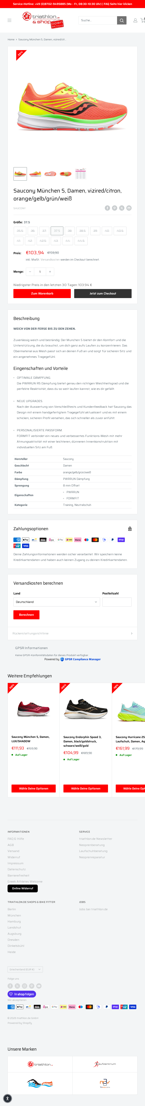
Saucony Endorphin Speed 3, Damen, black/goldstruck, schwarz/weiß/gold (82, 741)
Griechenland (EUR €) (22, 969)
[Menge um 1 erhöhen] (50, 272)
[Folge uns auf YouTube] (39, 986)
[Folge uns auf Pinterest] (31, 986)
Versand (13, 851)
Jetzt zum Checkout (103, 293)
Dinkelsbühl (16, 945)
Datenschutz (17, 869)
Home (11, 39)
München (14, 915)
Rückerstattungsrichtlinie (30, 633)
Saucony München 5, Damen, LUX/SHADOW (30, 739)
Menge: (18, 271)
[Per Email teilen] (129, 208)
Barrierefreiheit (18, 875)
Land (16, 593)
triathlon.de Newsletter (95, 838)
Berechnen (26, 614)
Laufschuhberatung (93, 851)
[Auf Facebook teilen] (107, 208)
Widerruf (14, 857)
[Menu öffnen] (9, 20)
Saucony (19, 208)
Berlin (12, 909)
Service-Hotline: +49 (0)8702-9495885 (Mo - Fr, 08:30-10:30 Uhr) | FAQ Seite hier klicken (72, 4)
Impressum (15, 863)
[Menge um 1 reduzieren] (30, 272)
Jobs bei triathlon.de (93, 909)
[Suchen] (121, 20)
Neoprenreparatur (92, 857)
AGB (11, 845)
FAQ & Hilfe (16, 838)
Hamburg (14, 921)
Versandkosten (50, 259)
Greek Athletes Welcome (25, 881)
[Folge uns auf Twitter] (17, 986)
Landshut (14, 927)
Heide (12, 952)
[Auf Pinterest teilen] (114, 208)
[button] (7, 1098)
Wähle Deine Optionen (33, 788)
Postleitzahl (110, 593)
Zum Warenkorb (42, 293)
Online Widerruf (22, 888)
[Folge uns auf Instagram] (24, 986)
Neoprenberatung (92, 845)
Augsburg (14, 933)
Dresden (13, 939)
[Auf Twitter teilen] (121, 208)
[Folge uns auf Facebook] (10, 986)
